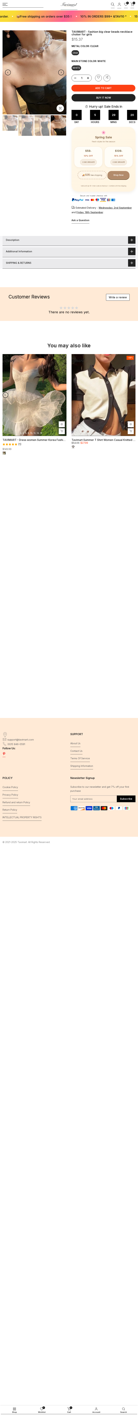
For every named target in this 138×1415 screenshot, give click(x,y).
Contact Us (76, 750)
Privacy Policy (10, 794)
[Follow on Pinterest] (4, 754)
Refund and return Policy (16, 802)
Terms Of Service (80, 758)
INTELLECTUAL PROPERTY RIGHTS (22, 817)
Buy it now (103, 97)
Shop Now (118, 175)
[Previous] (8, 72)
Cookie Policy (10, 787)
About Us (75, 743)
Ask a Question (80, 220)
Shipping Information (81, 765)
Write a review (118, 297)
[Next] (61, 72)
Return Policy (10, 809)
